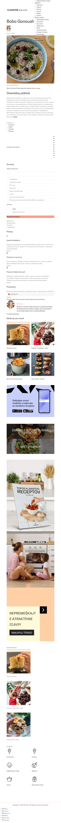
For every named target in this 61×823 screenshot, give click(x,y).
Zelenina (42, 299)
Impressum (45, 805)
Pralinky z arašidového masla (39, 348)
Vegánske (23, 88)
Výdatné (32, 299)
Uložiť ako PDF (14, 294)
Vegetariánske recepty (33, 88)
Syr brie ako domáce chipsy (14, 379)
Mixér (8, 88)
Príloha (18, 88)
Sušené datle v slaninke (38, 379)
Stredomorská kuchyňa (22, 299)
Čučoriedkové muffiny (13, 739)
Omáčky (13, 88)
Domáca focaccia (12, 348)
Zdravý (37, 299)
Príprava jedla (11, 299)
